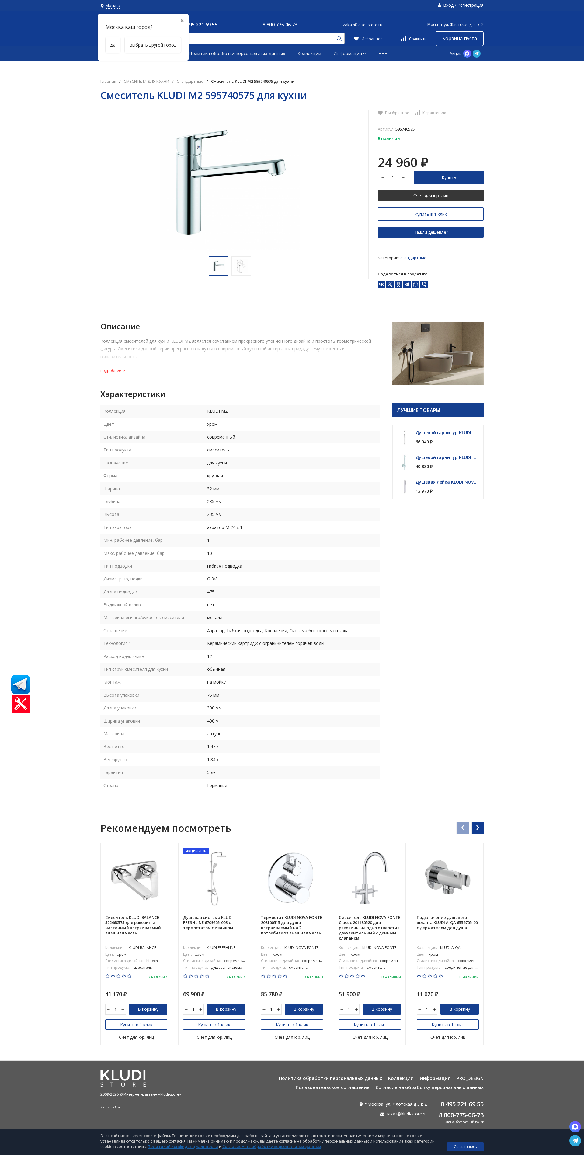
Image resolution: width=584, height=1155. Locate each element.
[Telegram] (407, 284)
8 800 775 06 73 (279, 24)
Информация (347, 53)
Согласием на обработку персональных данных (271, 1146)
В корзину (148, 1009)
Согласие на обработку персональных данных (430, 1087)
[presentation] (462, 828)
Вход (448, 5)
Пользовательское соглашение (333, 1087)
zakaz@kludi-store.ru (362, 24)
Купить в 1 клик (431, 214)
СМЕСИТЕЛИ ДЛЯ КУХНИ (146, 81)
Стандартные (190, 81)
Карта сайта (110, 1107)
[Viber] (424, 284)
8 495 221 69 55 (199, 24)
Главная (108, 81)
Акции (456, 53)
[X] (390, 284)
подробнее (111, 370)
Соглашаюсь (465, 1146)
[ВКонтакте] (381, 284)
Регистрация (470, 5)
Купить (449, 177)
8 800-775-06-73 (461, 1115)
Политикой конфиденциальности (183, 1146)
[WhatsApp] (415, 284)
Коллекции (309, 53)
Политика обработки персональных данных (237, 53)
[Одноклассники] (398, 284)
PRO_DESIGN (470, 1078)
